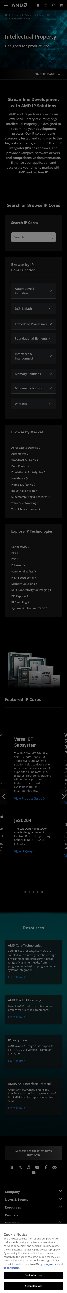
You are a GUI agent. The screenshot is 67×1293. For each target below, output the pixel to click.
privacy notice (49, 1264)
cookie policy (11, 1267)
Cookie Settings (33, 1275)
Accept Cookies (33, 1286)
